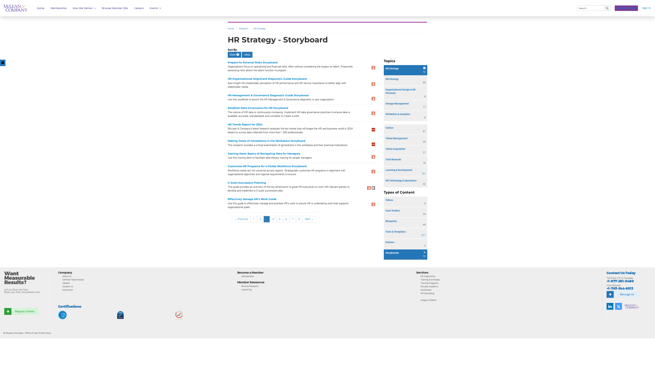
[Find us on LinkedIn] (610, 306)
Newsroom (67, 290)
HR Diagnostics (427, 276)
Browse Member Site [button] (115, 8)
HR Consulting (427, 293)
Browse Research (250, 286)
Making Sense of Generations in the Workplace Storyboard (266, 140)
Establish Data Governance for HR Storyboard (258, 108)
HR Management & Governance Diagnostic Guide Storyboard (268, 95)
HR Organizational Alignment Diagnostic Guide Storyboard (267, 78)
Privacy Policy (45, 333)
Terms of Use (31, 333)
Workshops (425, 290)
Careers (66, 283)
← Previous (241, 219)
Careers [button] (139, 8)
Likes (247, 54)
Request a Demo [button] (626, 8)
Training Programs (429, 283)
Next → (309, 219)
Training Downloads (430, 279)
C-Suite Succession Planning (247, 182)
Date (233, 54)
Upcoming (247, 289)
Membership (59, 8)
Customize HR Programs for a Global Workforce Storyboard (267, 166)
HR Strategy (259, 28)
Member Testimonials (73, 279)
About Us (66, 276)
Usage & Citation (428, 300)
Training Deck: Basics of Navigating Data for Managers (264, 153)
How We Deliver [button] (83, 8)
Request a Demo (24, 311)
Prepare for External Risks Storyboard (253, 62)
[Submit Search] (607, 8)
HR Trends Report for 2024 (245, 124)
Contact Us (67, 286)
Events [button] (154, 8)
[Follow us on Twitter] (618, 306)
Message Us (627, 294)
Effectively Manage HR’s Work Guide (252, 199)
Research (243, 28)
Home (40, 8)
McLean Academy (429, 286)
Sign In (646, 8)
